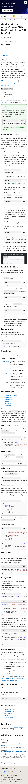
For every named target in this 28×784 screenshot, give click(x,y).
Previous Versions (14, 775)
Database (4, 369)
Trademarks (4, 782)
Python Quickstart (9, 711)
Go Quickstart (8, 715)
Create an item (8, 401)
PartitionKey (5, 382)
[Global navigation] (1, 16)
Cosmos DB (13, 19)
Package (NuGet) (15, 83)
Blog (21, 775)
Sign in (25, 16)
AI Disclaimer (4, 775)
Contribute (4, 777)
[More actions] (25, 20)
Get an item (7, 403)
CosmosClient (5, 361)
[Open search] (21, 16)
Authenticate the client (10, 395)
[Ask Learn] (23, 20)
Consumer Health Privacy (7, 779)
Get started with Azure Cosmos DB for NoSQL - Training (13, 744)
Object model (5, 51)
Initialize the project (7, 49)
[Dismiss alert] (25, 2)
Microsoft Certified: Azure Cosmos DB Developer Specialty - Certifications (13, 752)
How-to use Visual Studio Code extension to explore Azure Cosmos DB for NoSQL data (14, 678)
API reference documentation (9, 81)
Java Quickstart (8, 713)
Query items (7, 405)
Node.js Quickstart (9, 709)
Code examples (6, 53)
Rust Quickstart (8, 717)
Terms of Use (20, 779)
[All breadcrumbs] (2, 20)
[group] (14, 123)
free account (4, 102)
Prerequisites (5, 47)
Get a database (8, 397)
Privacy (10, 777)
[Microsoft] (14, 16)
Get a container (8, 399)
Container (4, 373)
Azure (6, 19)
